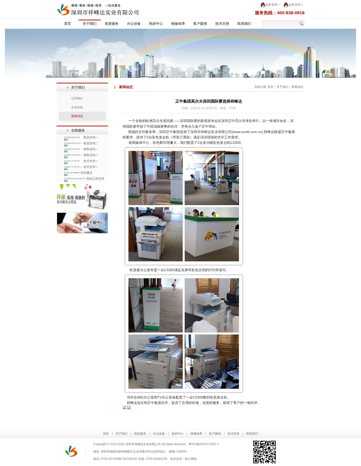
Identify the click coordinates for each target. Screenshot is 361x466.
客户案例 (200, 24)
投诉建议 (86, 172)
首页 (67, 24)
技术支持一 (90, 161)
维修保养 (178, 24)
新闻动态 (77, 116)
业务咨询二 (296, 4)
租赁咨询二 (90, 143)
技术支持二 (90, 167)
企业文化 (77, 107)
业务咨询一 (272, 4)
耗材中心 (156, 24)
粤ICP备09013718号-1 (204, 444)
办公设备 (134, 24)
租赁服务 (112, 24)
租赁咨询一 (90, 137)
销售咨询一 (90, 149)
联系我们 (244, 24)
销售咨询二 (90, 155)
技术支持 (222, 24)
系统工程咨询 (95, 178)
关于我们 (90, 24)
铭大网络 (191, 459)
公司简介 (77, 98)
